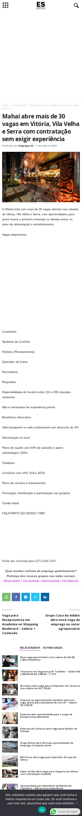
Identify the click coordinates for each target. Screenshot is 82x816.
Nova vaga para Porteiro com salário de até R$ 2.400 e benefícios (47, 658)
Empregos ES (26, 145)
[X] (35, 597)
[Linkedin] (45, 597)
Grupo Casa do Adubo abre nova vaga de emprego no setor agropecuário (62, 622)
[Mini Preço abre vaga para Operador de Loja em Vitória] (10, 761)
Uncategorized (19, 105)
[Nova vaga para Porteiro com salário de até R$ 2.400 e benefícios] (10, 661)
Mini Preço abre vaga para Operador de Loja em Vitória (48, 758)
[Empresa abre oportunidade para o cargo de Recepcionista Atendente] (10, 718)
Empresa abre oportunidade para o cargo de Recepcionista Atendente (46, 715)
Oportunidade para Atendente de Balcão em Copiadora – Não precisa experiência (45, 787)
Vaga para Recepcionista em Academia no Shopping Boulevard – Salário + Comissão (20, 624)
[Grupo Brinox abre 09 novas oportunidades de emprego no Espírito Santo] (10, 747)
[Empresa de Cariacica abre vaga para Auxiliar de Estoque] (10, 732)
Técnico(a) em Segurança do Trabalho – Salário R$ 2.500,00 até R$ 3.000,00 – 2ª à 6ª (50, 673)
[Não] (77, 803)
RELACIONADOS (30, 647)
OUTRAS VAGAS (52, 647)
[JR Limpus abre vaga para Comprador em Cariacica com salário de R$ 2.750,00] (10, 689)
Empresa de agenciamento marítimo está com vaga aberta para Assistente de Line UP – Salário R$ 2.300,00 (48, 702)
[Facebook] (16, 597)
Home (5, 105)
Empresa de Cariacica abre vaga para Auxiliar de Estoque (48, 730)
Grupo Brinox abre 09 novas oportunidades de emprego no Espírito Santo (46, 744)
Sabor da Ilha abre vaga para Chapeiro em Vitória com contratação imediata (49, 772)
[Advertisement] (41, 56)
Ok (42, 809)
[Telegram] (25, 597)
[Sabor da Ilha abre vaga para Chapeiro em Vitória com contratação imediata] (10, 773)
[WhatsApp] (6, 597)
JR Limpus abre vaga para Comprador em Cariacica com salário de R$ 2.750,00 (50, 687)
